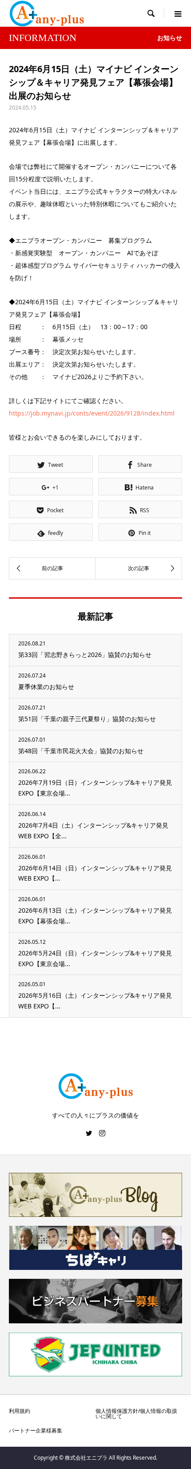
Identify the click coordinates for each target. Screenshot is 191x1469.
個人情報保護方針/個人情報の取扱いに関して (136, 1413)
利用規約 (19, 1411)
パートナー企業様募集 (35, 1430)
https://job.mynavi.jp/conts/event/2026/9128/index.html (92, 413)
